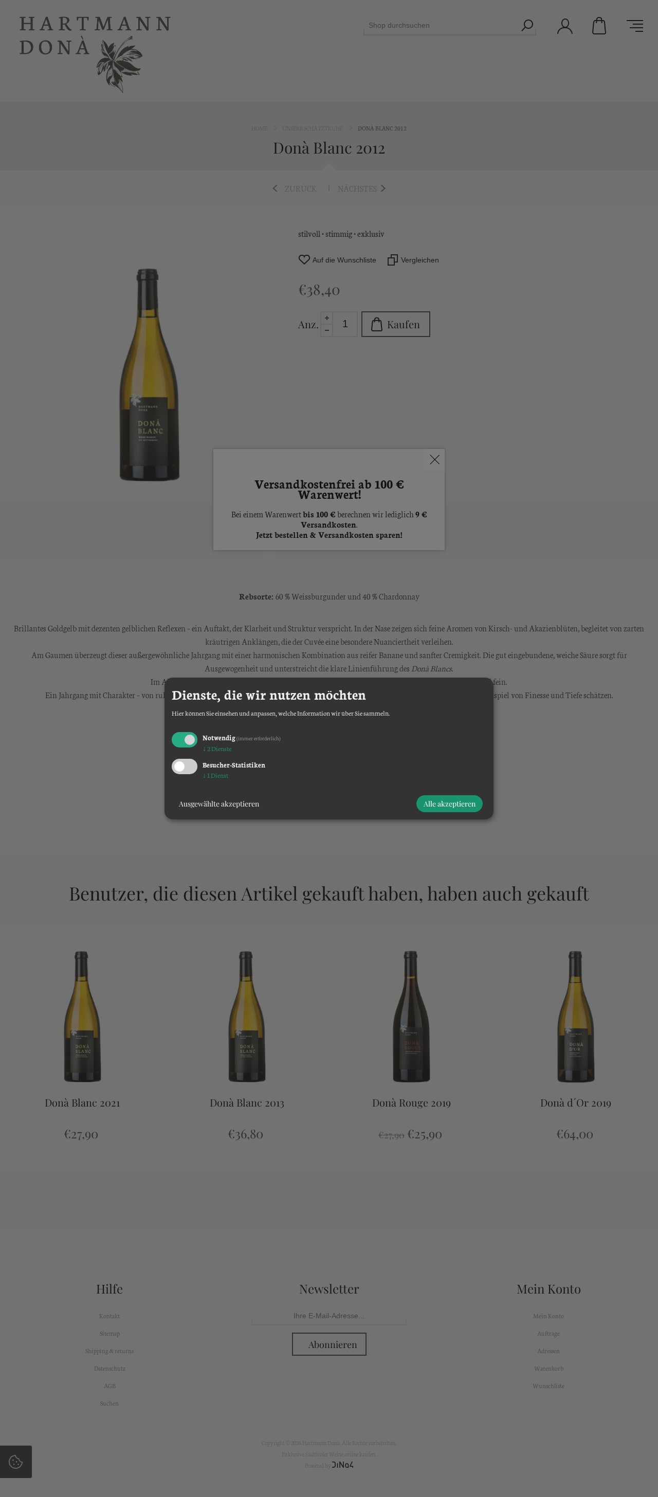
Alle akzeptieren (450, 804)
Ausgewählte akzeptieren (219, 804)
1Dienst (215, 775)
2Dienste (217, 748)
